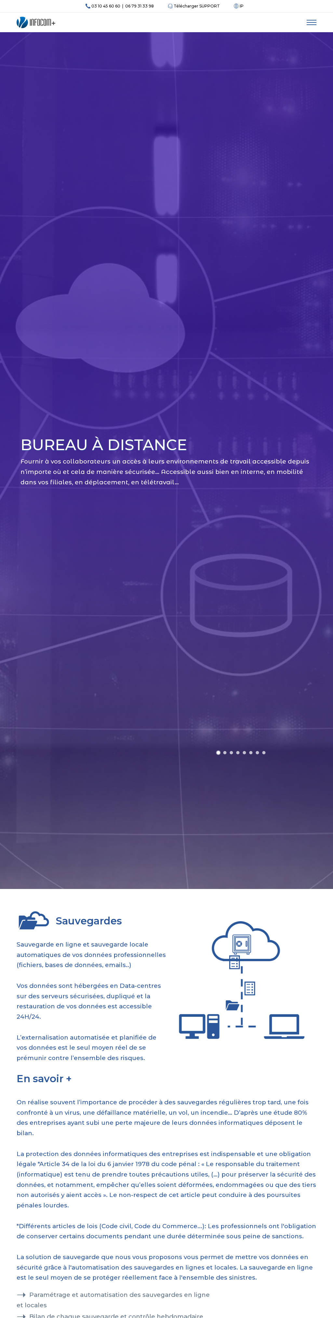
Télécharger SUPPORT (196, 6)
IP (241, 6)
